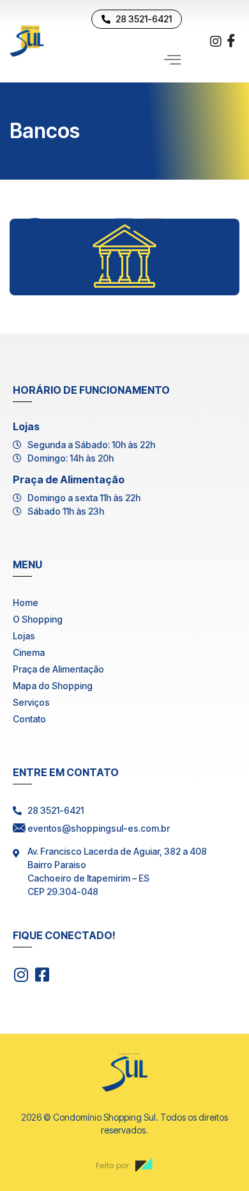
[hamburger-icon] (172, 60)
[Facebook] (231, 41)
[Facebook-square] (42, 975)
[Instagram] (216, 40)
